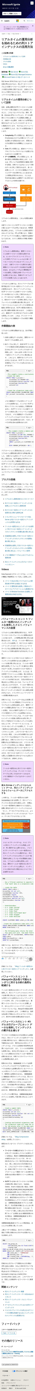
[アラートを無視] (32, 3)
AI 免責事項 (4, 1380)
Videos (5, 64)
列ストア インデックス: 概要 (14, 1291)
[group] (19, 385)
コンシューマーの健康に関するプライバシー (14, 1385)
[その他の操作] (32, 33)
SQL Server (15, 34)
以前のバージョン (16, 1380)
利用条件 (4, 1388)
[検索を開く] (24, 21)
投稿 (2, 1383)
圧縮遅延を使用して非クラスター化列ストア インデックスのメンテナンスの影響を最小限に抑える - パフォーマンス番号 (19, 548)
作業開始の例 (7, 59)
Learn (3, 34)
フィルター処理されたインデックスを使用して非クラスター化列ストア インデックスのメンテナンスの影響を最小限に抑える (19, 529)
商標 (10, 1388)
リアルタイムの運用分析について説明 (14, 56)
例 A (13, 640)
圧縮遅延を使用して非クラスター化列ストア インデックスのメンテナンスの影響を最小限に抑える (19, 538)
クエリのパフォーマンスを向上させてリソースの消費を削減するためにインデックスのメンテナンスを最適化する (19, 1313)
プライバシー (10, 1383)
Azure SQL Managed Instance (21, 74)
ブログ (25, 1380)
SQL (9, 34)
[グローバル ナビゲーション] (2, 21)
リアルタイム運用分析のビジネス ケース (18, 499)
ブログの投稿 (7, 61)
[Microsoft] (17, 21)
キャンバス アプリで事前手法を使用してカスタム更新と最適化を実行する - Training (17, 1352)
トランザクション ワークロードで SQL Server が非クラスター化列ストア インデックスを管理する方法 (19, 519)
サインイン (30, 21)
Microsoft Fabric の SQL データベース (17, 77)
